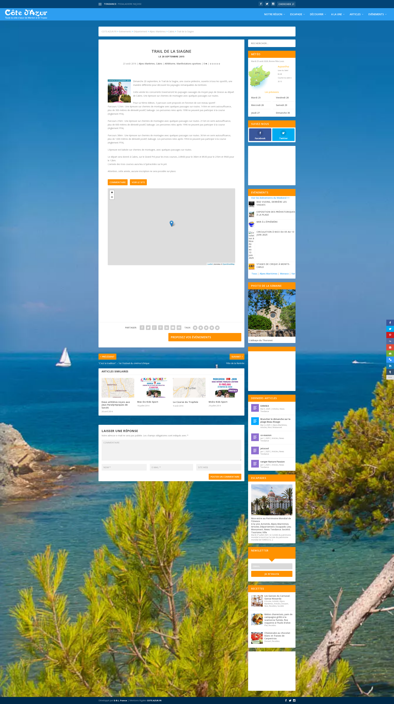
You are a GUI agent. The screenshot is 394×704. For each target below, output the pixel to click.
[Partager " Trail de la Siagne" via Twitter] (148, 328)
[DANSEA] (255, 408)
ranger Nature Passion (272, 461)
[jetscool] (255, 450)
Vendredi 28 (282, 97)
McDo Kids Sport (218, 401)
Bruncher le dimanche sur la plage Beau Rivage (275, 420)
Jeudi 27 (255, 112)
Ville (264, 532)
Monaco (284, 273)
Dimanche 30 (283, 112)
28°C (257, 83)
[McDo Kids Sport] (225, 387)
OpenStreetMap (228, 264)
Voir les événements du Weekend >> (270, 197)
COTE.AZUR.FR (154, 700)
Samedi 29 (281, 105)
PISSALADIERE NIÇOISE (129, 3)
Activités (265, 523)
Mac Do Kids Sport (147, 401)
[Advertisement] (171, 296)
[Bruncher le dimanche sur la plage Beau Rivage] (255, 421)
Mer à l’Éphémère (267, 221)
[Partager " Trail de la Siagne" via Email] (173, 328)
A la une (336, 14)
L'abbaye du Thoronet (261, 340)
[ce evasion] (255, 437)
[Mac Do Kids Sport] (153, 387)
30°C (267, 75)
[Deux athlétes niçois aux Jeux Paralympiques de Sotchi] (118, 388)
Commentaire (118, 182)
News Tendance (272, 529)
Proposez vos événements (191, 337)
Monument (257, 529)
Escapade (296, 14)
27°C (257, 72)
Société (286, 529)
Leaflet (210, 264)
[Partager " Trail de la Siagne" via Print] (179, 328)
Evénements (376, 14)
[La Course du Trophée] (189, 388)
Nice (270, 427)
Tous (254, 273)
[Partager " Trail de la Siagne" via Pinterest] (160, 328)
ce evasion (265, 435)
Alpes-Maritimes (147, 63)
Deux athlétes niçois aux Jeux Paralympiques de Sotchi (116, 405)
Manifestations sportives (189, 63)
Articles (355, 14)
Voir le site (138, 182)
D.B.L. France (120, 700)
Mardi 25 (256, 97)
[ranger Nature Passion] (255, 464)
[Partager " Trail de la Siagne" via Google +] (154, 328)
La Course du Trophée (185, 402)
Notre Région (273, 14)
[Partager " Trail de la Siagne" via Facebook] (142, 328)
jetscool (264, 448)
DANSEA (264, 405)
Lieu (289, 526)
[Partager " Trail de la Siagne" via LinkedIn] (167, 328)
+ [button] (112, 192)
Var (293, 273)
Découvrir (316, 14)
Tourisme (256, 532)
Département (267, 526)
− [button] (112, 197)
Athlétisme (170, 63)
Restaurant (277, 427)
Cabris (159, 63)
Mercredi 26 (257, 105)
